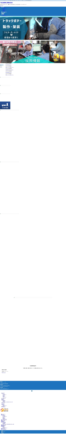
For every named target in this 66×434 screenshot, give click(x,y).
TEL (2, 432)
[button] (2, 67)
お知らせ (10, 63)
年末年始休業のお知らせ (9, 72)
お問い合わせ (1, 5)
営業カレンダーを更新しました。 (10, 67)
